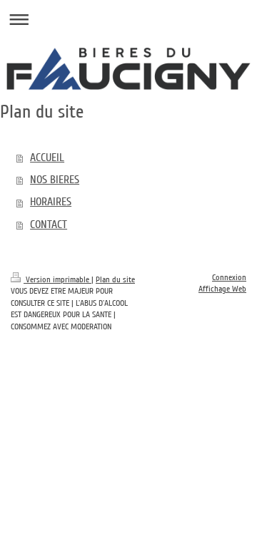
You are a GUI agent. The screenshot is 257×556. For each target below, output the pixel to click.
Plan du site (115, 279)
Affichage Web (222, 289)
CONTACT (48, 224)
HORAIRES (50, 202)
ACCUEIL (47, 157)
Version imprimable (57, 279)
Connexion (229, 277)
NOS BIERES (54, 180)
